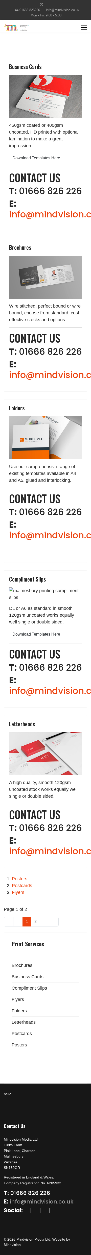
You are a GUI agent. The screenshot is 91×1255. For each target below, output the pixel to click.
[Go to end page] (54, 921)
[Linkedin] (49, 5)
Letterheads (22, 724)
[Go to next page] (44, 921)
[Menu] (84, 27)
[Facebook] (33, 5)
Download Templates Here (36, 158)
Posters (19, 878)
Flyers (18, 892)
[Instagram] (57, 5)
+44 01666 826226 (26, 10)
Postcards (22, 885)
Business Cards (25, 66)
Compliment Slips (27, 579)
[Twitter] (41, 5)
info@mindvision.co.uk (62, 10)
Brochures (20, 247)
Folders (17, 408)
